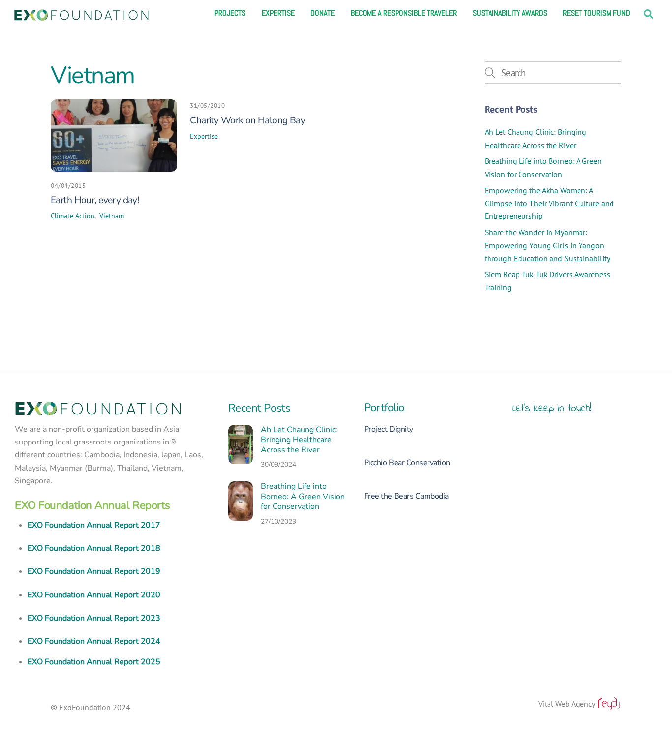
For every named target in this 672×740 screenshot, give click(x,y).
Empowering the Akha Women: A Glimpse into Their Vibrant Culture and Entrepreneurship (549, 203)
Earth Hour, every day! (95, 200)
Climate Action (72, 215)
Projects (229, 13)
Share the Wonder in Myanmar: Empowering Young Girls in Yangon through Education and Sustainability (547, 245)
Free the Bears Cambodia (406, 496)
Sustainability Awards (510, 13)
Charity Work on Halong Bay (247, 120)
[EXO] (81, 14)
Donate (322, 13)
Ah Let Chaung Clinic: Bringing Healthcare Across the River (299, 440)
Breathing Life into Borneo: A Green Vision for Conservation (303, 496)
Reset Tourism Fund (596, 13)
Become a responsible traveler (404, 13)
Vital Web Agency (567, 704)
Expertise (278, 13)
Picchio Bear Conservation (407, 462)
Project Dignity (388, 429)
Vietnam (111, 215)
